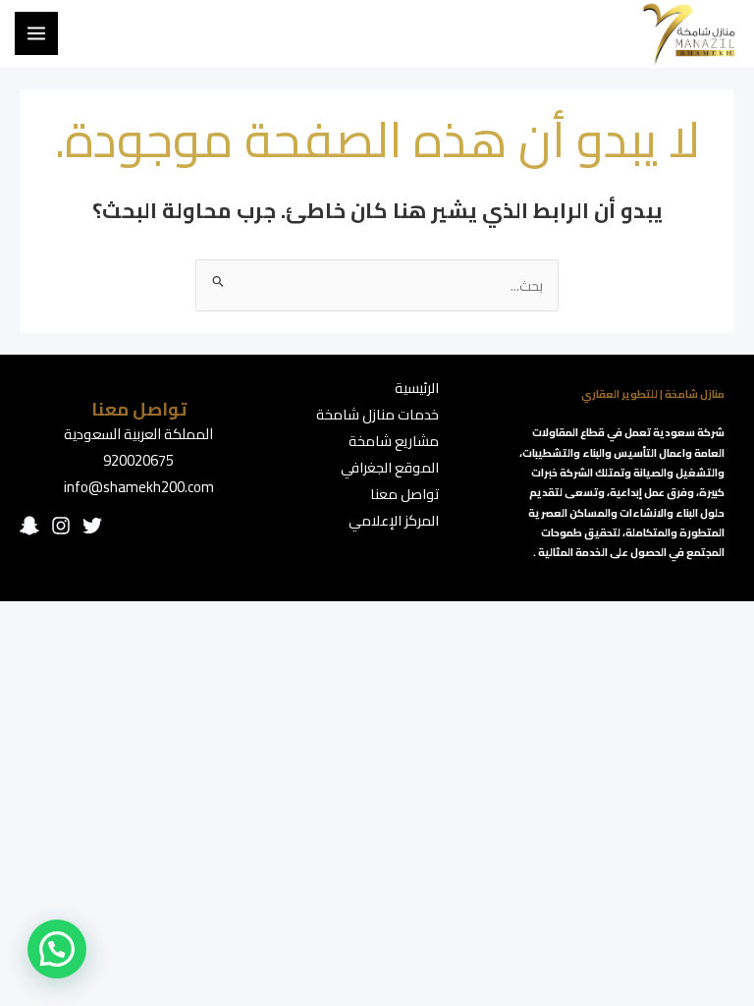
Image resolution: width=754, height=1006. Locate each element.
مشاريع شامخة (394, 440)
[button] (56, 949)
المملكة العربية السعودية (138, 433)
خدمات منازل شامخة (377, 414)
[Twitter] (92, 525)
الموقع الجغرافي (390, 467)
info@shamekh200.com (139, 487)
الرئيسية (417, 387)
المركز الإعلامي (394, 520)
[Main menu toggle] (36, 33)
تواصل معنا (404, 493)
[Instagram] (61, 525)
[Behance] (29, 525)
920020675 (138, 460)
